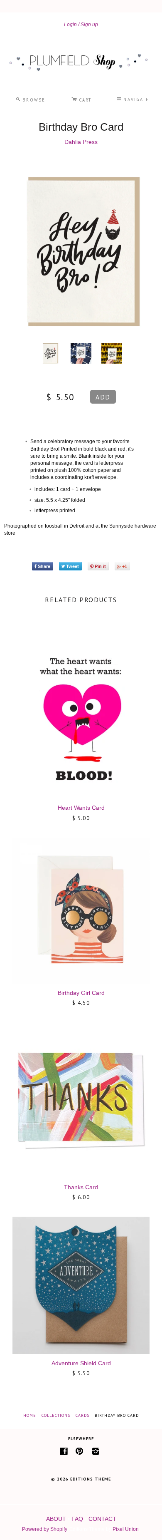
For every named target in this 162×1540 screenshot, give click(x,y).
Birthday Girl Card (81, 992)
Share (44, 566)
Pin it (100, 566)
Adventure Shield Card (81, 1363)
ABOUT (56, 1518)
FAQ (77, 1518)
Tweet (72, 566)
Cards (82, 1415)
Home (29, 1415)
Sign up (89, 24)
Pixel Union (126, 1529)
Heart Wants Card (81, 807)
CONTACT (102, 1518)
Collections (56, 1415)
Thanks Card (81, 1187)
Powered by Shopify (44, 1529)
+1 (124, 566)
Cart (81, 98)
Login (70, 24)
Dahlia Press (81, 142)
